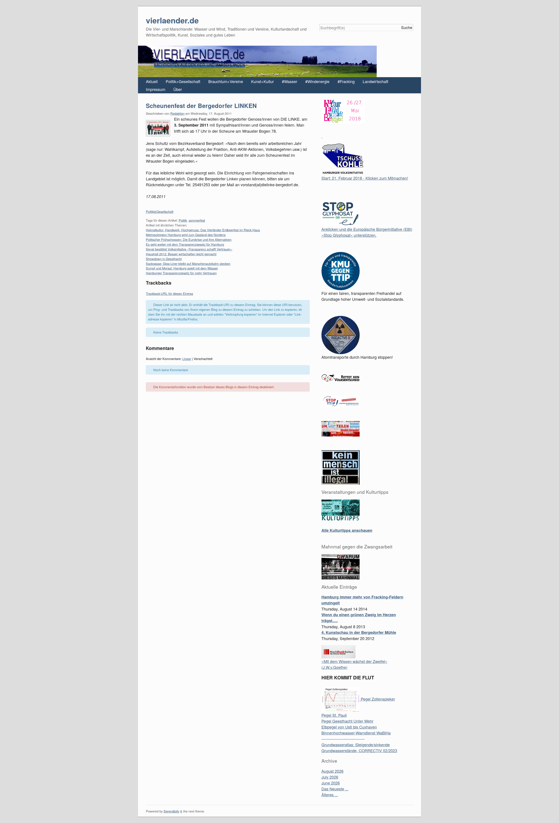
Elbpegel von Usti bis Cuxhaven (349, 727)
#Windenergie (317, 81)
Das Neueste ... (335, 789)
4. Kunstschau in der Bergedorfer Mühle (358, 632)
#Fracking (346, 81)
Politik (183, 220)
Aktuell (152, 81)
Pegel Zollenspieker (377, 699)
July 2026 (329, 777)
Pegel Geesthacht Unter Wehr (347, 721)
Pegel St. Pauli (334, 715)
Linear (186, 358)
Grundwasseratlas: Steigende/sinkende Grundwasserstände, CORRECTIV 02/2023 (359, 747)
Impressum (155, 89)
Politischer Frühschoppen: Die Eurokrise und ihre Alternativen (188, 239)
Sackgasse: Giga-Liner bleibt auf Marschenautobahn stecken (188, 263)
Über (177, 89)
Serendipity (171, 811)
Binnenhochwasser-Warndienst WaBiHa (356, 733)
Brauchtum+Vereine (225, 81)
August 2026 (332, 771)
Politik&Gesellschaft (159, 211)
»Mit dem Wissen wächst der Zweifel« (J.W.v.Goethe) (354, 664)
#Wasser (289, 81)
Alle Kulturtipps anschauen (346, 530)
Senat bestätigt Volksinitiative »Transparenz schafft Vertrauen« (189, 249)
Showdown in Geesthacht (164, 258)
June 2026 (330, 783)
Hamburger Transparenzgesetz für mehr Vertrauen (181, 273)
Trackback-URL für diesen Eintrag (169, 293)
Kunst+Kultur (262, 81)
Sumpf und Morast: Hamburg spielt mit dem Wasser (182, 268)
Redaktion (177, 113)
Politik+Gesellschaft (183, 81)
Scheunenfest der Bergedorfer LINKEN (201, 105)
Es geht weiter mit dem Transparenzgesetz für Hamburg (185, 244)
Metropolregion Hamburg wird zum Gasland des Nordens (186, 234)
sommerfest (197, 220)
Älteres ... (329, 794)
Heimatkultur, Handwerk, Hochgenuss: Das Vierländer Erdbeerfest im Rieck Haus (203, 230)
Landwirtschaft (375, 81)
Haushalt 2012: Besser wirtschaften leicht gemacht (181, 254)
